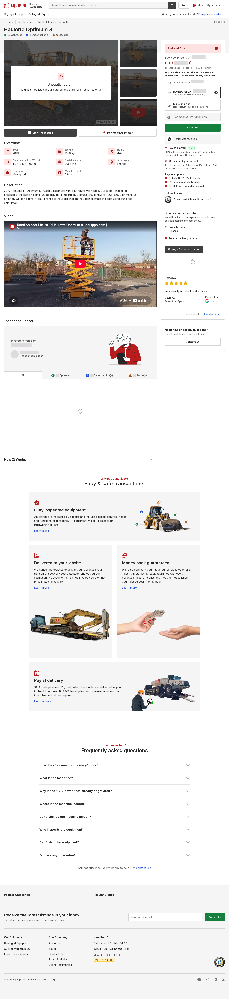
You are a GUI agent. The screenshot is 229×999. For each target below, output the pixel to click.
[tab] (23, 375)
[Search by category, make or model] (172, 5)
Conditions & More (185, 168)
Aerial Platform (46, 22)
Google (214, 300)
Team (52, 948)
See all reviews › (212, 314)
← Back (8, 22)
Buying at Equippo (15, 943)
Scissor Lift (63, 22)
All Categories (26, 22)
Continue (192, 127)
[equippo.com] (15, 5)
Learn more (41, 530)
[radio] (193, 92)
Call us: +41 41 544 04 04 (110, 943)
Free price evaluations (210, 14)
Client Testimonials (61, 964)
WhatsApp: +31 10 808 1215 (111, 948)
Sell (183, 5)
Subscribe (215, 917)
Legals (54, 979)
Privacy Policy (56, 920)
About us (55, 943)
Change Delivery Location (184, 249)
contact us (143, 868)
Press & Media (58, 959)
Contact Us (193, 341)
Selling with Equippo (17, 948)
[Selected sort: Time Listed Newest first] (190, 63)
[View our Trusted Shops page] (219, 962)
